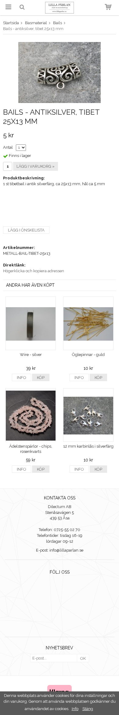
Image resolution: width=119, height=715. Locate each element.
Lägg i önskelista (26, 230)
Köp (41, 377)
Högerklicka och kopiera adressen (33, 271)
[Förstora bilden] (59, 72)
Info (21, 377)
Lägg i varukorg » (35, 166)
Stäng (87, 708)
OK (83, 658)
